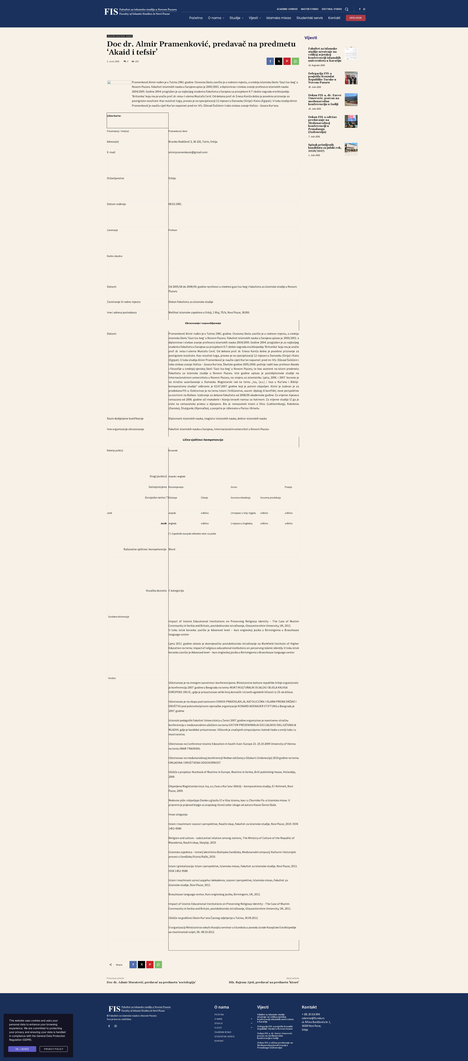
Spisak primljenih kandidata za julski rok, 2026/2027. (324, 148)
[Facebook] (360, 9)
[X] (278, 61)
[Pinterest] (287, 61)
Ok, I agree (22, 1049)
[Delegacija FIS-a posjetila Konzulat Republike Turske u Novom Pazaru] (351, 78)
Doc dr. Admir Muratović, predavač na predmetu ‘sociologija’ (151, 982)
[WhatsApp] (295, 61)
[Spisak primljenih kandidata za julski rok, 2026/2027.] (351, 149)
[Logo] (139, 12)
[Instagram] (364, 9)
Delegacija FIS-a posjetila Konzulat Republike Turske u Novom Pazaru (322, 78)
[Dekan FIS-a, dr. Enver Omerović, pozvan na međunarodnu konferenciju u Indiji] (351, 99)
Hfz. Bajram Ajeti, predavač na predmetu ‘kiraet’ (264, 982)
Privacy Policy (53, 1049)
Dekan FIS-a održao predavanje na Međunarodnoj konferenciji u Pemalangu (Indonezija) (322, 124)
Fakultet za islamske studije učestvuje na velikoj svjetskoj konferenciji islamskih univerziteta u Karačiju (324, 55)
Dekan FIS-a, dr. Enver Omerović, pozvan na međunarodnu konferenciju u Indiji (324, 100)
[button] (346, 9)
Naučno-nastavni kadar (119, 36)
